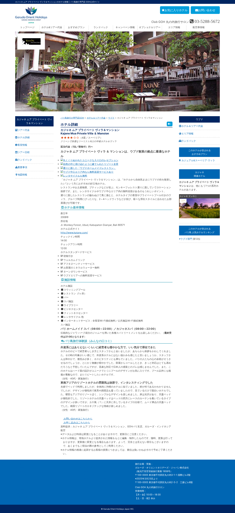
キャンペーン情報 (125, 27)
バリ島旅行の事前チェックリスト (96, 475)
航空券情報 (199, 27)
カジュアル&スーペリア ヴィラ (198, 160)
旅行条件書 (20, 475)
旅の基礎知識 (86, 467)
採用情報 (19, 467)
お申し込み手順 (87, 463)
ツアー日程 (24, 152)
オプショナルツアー (150, 27)
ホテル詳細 (24, 137)
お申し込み (20, 486)
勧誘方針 (19, 493)
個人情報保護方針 (24, 489)
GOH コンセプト (23, 478)
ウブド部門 (186, 238)
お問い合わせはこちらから (77, 418)
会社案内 (19, 463)
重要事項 (22, 167)
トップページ (27, 27)
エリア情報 (174, 27)
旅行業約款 (20, 471)
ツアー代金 (24, 130)
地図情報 (22, 174)
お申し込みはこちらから (76, 422)
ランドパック (101, 27)
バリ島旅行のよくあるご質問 (93, 471)
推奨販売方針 (22, 497)
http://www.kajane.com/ (74, 232)
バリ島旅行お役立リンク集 (92, 478)
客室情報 (22, 144)
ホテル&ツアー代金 (51, 27)
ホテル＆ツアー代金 (192, 126)
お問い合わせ (22, 482)
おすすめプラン (76, 27)
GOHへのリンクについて (92, 482)
